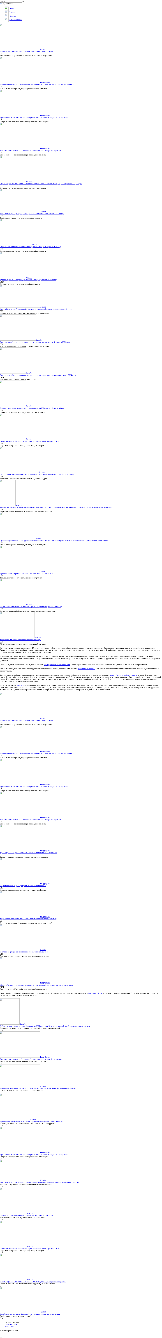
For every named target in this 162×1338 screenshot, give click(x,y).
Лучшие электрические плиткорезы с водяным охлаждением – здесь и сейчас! (31, 1121)
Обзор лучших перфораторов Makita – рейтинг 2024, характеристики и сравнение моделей (37, 474)
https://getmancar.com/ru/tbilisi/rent (57, 665)
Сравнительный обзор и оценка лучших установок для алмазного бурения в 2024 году (35, 342)
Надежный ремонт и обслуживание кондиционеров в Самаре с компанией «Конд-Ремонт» (37, 84)
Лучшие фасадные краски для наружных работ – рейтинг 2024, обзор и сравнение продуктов (38, 1088)
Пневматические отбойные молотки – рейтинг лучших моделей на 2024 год (31, 607)
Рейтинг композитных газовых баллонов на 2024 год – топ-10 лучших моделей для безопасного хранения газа (45, 1026)
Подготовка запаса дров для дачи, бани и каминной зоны (23, 886)
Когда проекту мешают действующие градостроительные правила (26, 51)
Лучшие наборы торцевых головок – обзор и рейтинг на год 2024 (26, 574)
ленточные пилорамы (86, 669)
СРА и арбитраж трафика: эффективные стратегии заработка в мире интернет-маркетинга (36, 985)
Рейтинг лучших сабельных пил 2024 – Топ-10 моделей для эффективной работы (33, 1282)
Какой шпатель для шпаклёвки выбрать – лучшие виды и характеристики (30, 1314)
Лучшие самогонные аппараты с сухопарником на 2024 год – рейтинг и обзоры (32, 408)
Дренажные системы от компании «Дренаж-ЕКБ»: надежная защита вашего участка (34, 117)
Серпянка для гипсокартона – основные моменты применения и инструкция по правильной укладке (41, 184)
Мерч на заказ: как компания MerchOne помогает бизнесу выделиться (28, 919)
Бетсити (20, 685)
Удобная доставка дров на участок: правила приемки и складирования (28, 853)
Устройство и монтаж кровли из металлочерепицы (20, 640)
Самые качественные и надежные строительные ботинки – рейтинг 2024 (29, 441)
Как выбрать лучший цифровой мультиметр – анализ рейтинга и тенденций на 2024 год (36, 309)
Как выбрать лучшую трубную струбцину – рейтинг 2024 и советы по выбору (32, 214)
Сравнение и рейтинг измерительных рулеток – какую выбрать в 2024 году (30, 247)
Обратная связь (11, 1324)
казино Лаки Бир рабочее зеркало (123, 675)
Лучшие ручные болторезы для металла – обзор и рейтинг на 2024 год (28, 280)
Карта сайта (9, 1327)
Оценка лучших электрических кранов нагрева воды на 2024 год (26, 1215)
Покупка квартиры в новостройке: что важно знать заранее (24, 952)
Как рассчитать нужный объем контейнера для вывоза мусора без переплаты (31, 151)
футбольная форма (95, 993)
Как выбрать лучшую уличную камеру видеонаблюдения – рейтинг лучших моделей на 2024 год (39, 1182)
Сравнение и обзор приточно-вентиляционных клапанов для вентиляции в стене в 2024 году (38, 375)
